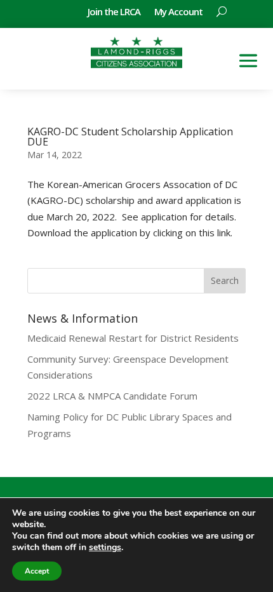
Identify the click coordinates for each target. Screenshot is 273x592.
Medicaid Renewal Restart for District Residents (133, 338)
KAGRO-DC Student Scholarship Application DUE (130, 136)
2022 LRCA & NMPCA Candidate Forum (112, 395)
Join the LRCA (114, 12)
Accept (37, 571)
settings (105, 547)
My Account (178, 12)
